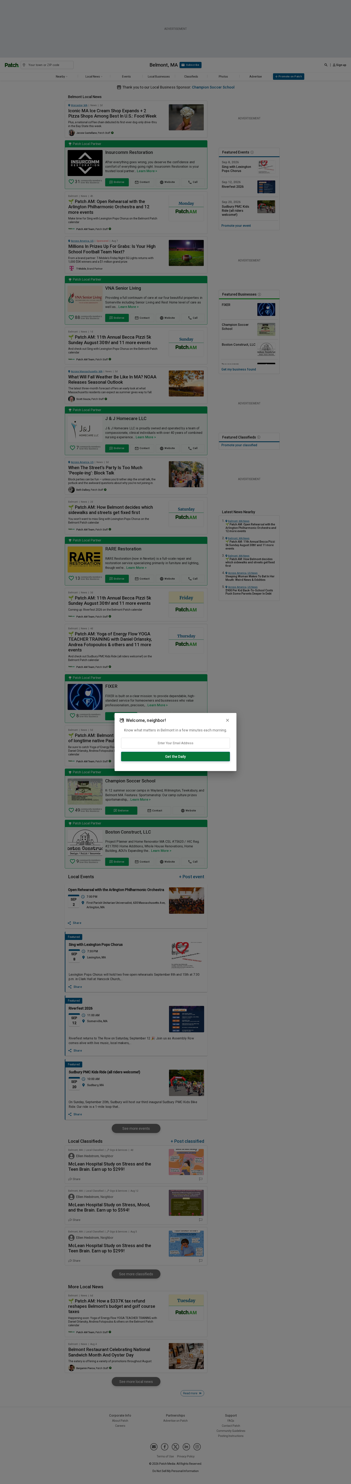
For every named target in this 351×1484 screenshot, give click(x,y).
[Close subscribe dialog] (227, 720)
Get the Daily (175, 756)
